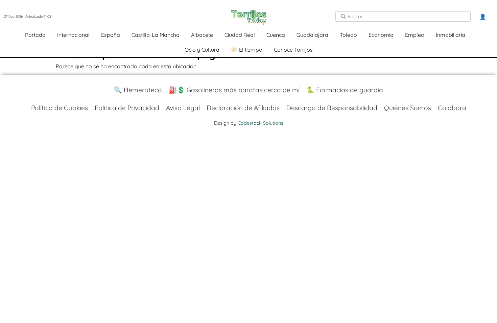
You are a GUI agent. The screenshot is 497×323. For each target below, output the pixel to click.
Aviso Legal (183, 108)
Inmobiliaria (450, 34)
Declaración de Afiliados (243, 108)
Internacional (73, 34)
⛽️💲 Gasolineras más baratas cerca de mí (234, 90)
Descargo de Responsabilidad (331, 108)
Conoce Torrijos (293, 49)
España (110, 34)
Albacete (202, 34)
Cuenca (275, 34)
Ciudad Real (239, 34)
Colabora (452, 108)
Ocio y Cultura (202, 49)
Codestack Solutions (260, 123)
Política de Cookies (59, 108)
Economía (381, 34)
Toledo (348, 34)
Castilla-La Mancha (156, 34)
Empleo (414, 34)
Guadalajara (312, 34)
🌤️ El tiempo (246, 49)
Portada (35, 34)
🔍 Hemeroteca (138, 90)
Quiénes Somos (407, 108)
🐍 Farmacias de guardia (344, 90)
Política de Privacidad (127, 108)
